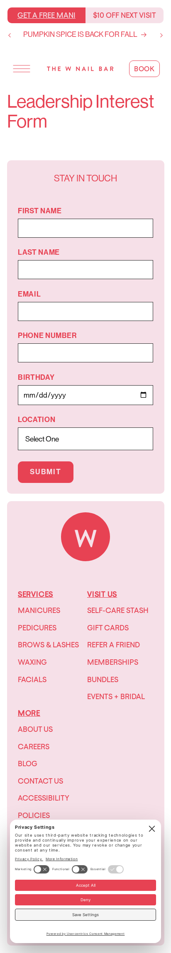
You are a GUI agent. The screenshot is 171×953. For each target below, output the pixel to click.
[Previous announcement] (9, 35)
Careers (33, 746)
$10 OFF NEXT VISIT (124, 15)
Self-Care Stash (118, 610)
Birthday (36, 377)
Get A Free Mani (46, 15)
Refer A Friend (113, 644)
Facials (32, 679)
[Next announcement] (161, 35)
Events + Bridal (116, 696)
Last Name (39, 252)
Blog (27, 763)
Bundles (102, 679)
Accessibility (43, 798)
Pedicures (37, 627)
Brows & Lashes (48, 644)
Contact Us (40, 781)
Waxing (32, 662)
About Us (35, 729)
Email (29, 294)
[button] (22, 69)
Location (36, 420)
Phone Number (47, 336)
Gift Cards (108, 627)
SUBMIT (45, 472)
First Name (40, 211)
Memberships (112, 662)
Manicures (39, 610)
